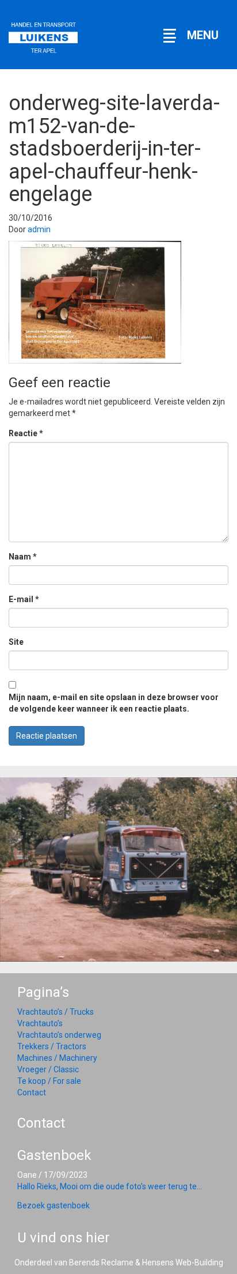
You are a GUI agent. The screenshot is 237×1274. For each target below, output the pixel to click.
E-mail (24, 599)
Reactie (26, 433)
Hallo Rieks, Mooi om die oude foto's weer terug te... (109, 1186)
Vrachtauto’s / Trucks (55, 1011)
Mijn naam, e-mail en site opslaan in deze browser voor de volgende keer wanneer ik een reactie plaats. (114, 703)
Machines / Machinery (57, 1058)
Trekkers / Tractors (51, 1046)
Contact (31, 1092)
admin (39, 229)
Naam (23, 556)
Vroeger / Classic (48, 1069)
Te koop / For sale (49, 1081)
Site (16, 642)
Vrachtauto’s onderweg (59, 1034)
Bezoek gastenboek (53, 1205)
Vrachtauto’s (40, 1023)
